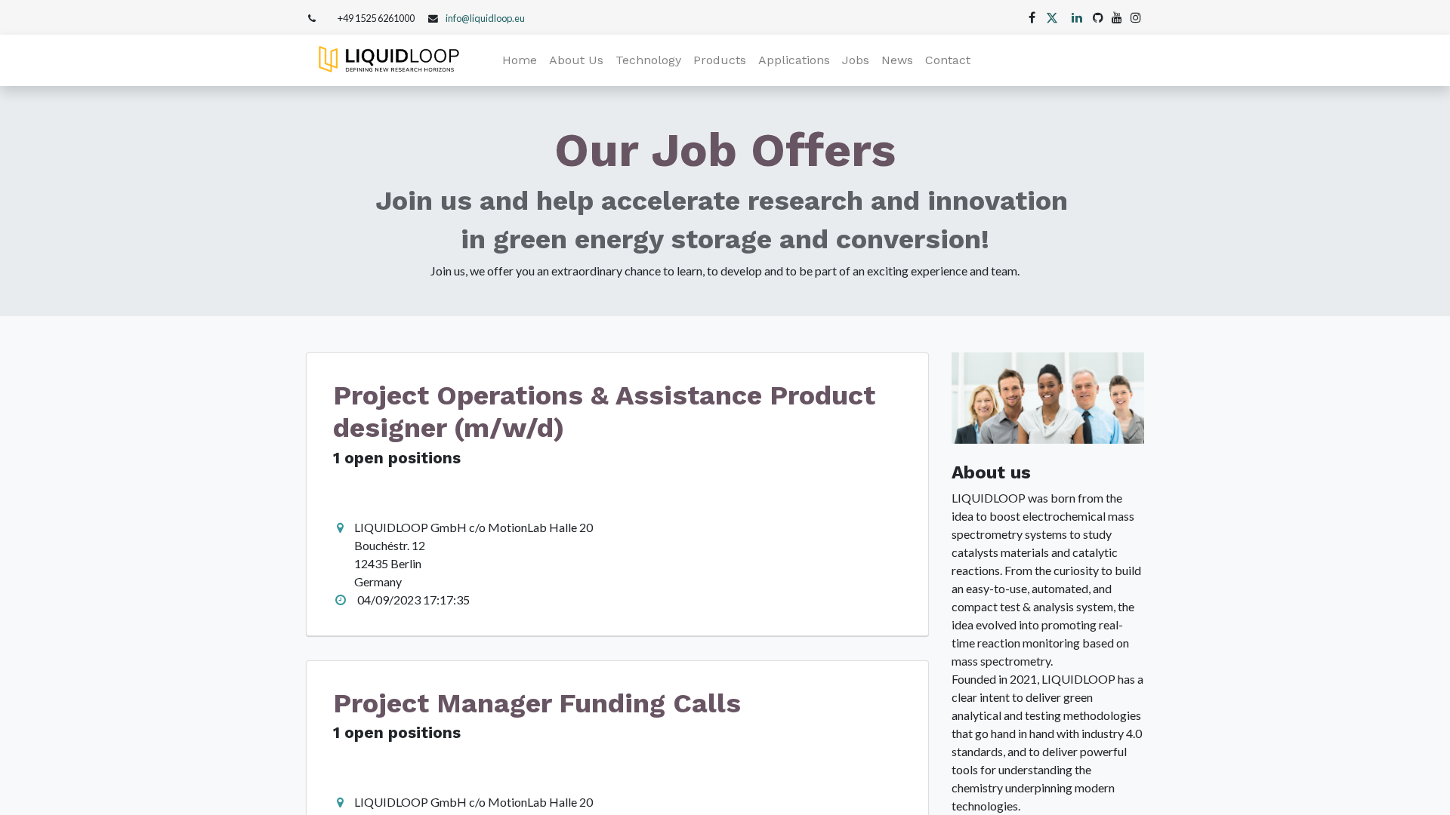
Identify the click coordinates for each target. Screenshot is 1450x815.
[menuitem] (519, 60)
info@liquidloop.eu (485, 18)
